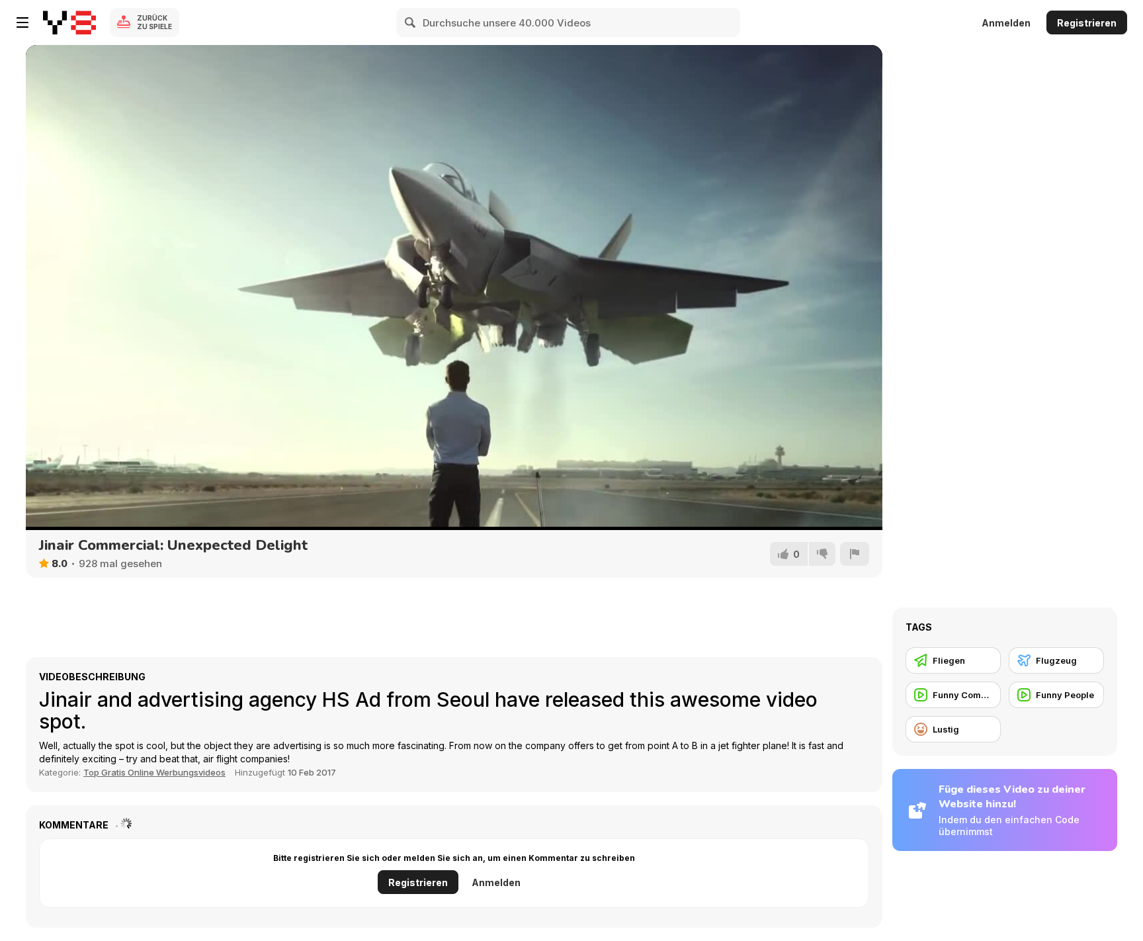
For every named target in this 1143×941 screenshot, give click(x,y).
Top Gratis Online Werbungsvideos (154, 772)
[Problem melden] (854, 554)
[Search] (410, 22)
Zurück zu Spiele (154, 22)
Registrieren (1087, 22)
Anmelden (1006, 22)
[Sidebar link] (22, 22)
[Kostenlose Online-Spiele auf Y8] (69, 22)
